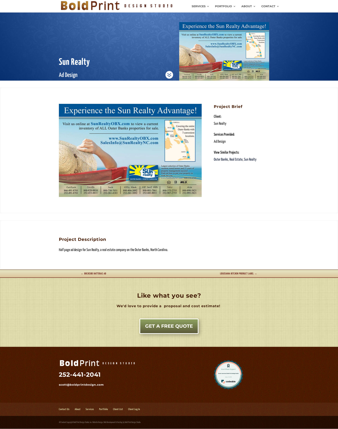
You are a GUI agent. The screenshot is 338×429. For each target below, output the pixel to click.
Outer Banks (221, 159)
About (246, 6)
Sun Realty (250, 159)
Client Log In (134, 409)
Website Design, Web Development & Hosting (107, 422)
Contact (268, 6)
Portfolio (223, 6)
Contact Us (64, 409)
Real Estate (236, 159)
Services (199, 6)
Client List (118, 409)
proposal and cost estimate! (191, 306)
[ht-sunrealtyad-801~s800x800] (130, 197)
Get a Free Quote (169, 326)
